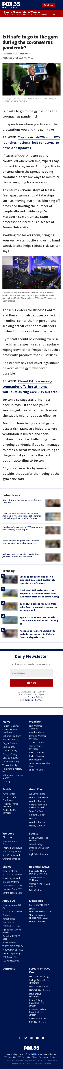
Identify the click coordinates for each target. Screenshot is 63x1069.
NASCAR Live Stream (39, 990)
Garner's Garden (37, 814)
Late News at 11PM (12, 885)
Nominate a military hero (12, 770)
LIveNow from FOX (12, 889)
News (6, 721)
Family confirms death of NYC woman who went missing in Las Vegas (22, 528)
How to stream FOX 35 (12, 906)
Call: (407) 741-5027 (39, 905)
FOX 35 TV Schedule (12, 874)
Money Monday (37, 825)
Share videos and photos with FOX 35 (39, 916)
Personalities (8, 918)
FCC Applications (10, 960)
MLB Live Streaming (39, 986)
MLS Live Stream (37, 1022)
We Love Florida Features (10, 843)
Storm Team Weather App (40, 764)
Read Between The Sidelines (38, 839)
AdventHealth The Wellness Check (38, 806)
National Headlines (11, 735)
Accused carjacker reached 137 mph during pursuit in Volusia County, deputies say (37, 634)
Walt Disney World (11, 851)
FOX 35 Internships (11, 926)
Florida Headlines (10, 725)
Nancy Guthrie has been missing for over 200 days (22, 501)
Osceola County (10, 757)
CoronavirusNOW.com (35, 137)
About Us (8, 900)
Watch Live (48, 5)
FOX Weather (35, 759)
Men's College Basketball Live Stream (36, 1003)
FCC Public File (9, 957)
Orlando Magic (36, 844)
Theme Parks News (12, 847)
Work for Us (8, 922)
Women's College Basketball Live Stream (37, 1012)
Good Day (36, 789)
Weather (35, 721)
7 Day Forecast (36, 742)
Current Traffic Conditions (9, 799)
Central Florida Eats (12, 892)
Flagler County (9, 743)
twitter (25, 1038)
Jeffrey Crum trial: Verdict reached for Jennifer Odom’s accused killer (20, 555)
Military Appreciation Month (12, 776)
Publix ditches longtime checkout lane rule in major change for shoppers (20, 541)
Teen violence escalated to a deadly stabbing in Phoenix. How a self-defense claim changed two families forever (21, 516)
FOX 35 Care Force (38, 797)
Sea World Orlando (11, 855)
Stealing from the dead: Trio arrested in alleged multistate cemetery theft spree (38, 580)
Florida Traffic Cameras (9, 811)
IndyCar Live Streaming (35, 995)
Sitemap (6, 781)
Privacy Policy (35, 697)
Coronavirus (24, 53)
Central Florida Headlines (9, 731)
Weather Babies (37, 801)
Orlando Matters (10, 881)
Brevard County (10, 739)
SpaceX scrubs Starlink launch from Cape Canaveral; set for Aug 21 (39, 620)
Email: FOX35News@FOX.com (40, 910)
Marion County (9, 750)
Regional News (39, 866)
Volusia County (9, 765)
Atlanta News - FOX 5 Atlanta (39, 885)
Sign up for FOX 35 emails (11, 931)
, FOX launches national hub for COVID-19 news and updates (31, 142)
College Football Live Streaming (39, 981)
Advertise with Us (11, 942)
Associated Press (9, 53)
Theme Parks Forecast (35, 747)
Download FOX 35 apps (11, 937)
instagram (31, 1038)
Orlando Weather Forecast (37, 737)
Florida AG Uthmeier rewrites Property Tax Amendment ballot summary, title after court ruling (39, 593)
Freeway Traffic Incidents (10, 805)
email (43, 1038)
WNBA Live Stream (38, 1018)
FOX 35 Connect (37, 921)
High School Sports (38, 854)
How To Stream (10, 870)
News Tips (36, 900)
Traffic (6, 789)
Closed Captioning (11, 953)
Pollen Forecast (36, 756)
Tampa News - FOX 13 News (38, 879)
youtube (37, 1038)
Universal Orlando (11, 858)
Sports (33, 833)
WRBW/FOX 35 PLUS (12, 949)
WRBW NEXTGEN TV (12, 946)
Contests (8, 968)
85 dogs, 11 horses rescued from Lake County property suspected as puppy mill (38, 607)
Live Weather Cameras (35, 727)
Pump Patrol (8, 793)
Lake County (8, 746)
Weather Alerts (36, 732)
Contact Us (7, 915)
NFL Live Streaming (38, 976)
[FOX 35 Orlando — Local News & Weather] (11, 5)
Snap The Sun (36, 769)
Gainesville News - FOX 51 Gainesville (38, 872)
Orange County (9, 754)
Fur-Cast (33, 818)
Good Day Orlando (11, 878)
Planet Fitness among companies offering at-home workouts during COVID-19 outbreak (31, 386)
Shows (6, 866)
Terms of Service (34, 699)
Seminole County (10, 761)
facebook (19, 1038)
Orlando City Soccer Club (39, 849)
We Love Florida (37, 793)
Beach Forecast (37, 752)
